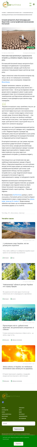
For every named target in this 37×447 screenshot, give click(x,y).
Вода (6, 213)
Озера (13, 257)
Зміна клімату (14, 213)
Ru (30, 3)
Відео (20, 412)
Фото (20, 409)
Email (5, 423)
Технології (21, 407)
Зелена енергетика (6, 414)
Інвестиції (21, 213)
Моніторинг (5, 416)
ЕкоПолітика (17, 195)
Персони (4, 418)
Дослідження (22, 418)
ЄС (9, 213)
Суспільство (5, 409)
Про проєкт (22, 414)
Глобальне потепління (17, 340)
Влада (3, 407)
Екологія (14, 299)
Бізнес (3, 412)
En (30, 5)
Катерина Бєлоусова (29, 53)
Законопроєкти (23, 416)
